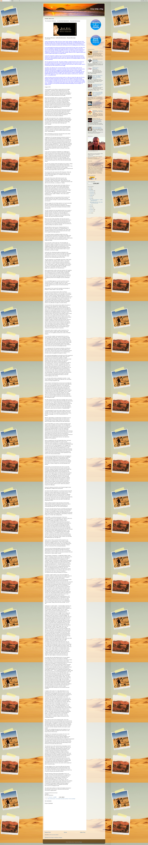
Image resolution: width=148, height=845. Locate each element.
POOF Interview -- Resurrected (96, 68)
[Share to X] (61, 797)
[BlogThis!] (60, 797)
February (92, 209)
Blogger (80, 842)
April (91, 206)
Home (65, 832)
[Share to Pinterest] (63, 797)
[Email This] (59, 797)
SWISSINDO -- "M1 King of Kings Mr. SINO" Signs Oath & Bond (98, 111)
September (92, 193)
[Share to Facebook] (62, 797)
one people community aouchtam (62, 798)
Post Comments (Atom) (54, 834)
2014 (90, 189)
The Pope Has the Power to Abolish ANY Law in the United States (98, 85)
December (92, 190)
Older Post (82, 832)
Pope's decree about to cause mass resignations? (97, 128)
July (91, 196)
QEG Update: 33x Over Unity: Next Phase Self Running (96, 202)
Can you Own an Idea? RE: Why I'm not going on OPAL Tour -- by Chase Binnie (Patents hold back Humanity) (98, 94)
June (91, 198)
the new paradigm (72, 798)
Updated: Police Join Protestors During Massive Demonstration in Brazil (97, 119)
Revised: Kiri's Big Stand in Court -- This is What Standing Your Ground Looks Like (97, 77)
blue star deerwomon (52, 798)
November (92, 192)
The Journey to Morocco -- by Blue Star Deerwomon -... (96, 200)
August (91, 195)
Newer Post (48, 832)
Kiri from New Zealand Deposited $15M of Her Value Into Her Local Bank (97, 102)
